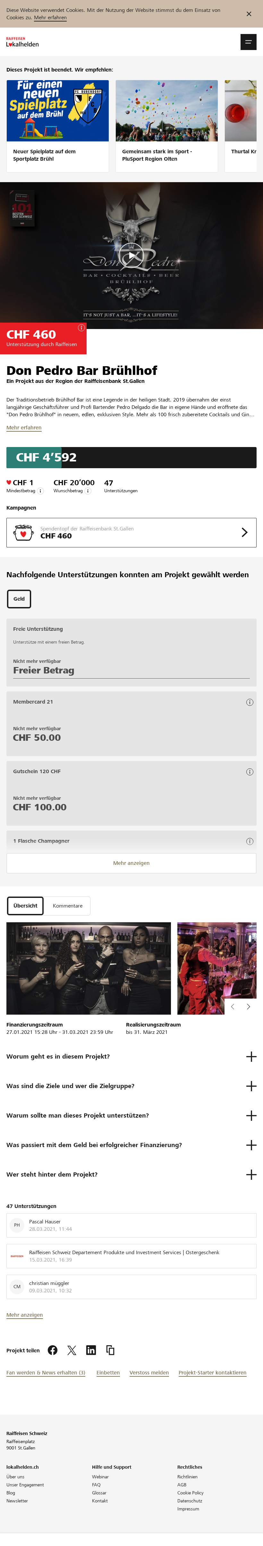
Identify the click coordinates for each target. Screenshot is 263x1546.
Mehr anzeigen (131, 863)
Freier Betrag (43, 670)
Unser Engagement (25, 1484)
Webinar (100, 1476)
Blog (10, 1492)
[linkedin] (91, 1350)
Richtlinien (187, 1476)
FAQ (96, 1484)
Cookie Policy (190, 1492)
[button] (249, 42)
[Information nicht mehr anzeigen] (249, 13)
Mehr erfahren (50, 17)
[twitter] (71, 1350)
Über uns (15, 1476)
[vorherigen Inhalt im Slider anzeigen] (249, 1007)
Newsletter (17, 1500)
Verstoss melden (149, 1373)
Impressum (188, 1508)
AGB (181, 1484)
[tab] (19, 599)
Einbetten (108, 1373)
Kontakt (100, 1500)
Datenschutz (189, 1500)
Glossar (99, 1492)
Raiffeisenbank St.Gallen (114, 381)
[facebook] (52, 1350)
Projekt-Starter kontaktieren (213, 1373)
